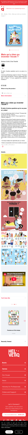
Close (18, 432)
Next (24, 321)
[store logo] (2, 8)
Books (5, 14)
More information (6, 96)
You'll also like (5, 298)
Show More (2, 146)
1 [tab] (11, 304)
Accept (9, 432)
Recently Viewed (6, 341)
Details (3, 152)
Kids (10, 14)
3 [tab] (14, 304)
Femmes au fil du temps (13, 330)
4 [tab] (16, 304)
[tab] (14, 95)
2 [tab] (13, 304)
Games (4, 369)
